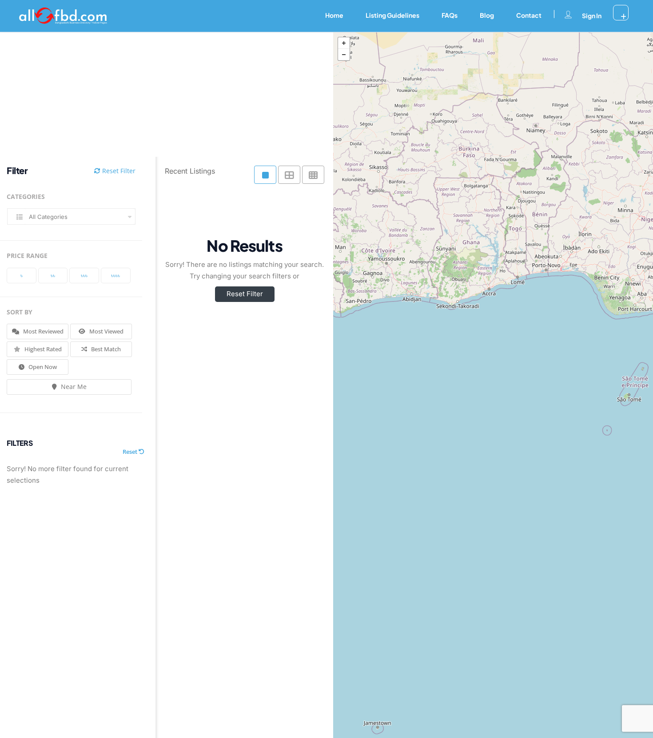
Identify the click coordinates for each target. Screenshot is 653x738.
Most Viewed (105, 331)
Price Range (27, 255)
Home (334, 15)
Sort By (19, 312)
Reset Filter (117, 171)
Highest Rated (42, 349)
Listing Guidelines (392, 15)
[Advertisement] (160, 94)
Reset (131, 452)
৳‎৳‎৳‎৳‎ (115, 275)
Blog (487, 15)
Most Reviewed (43, 331)
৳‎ (21, 275)
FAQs (450, 15)
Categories (26, 196)
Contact (529, 15)
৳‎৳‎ (53, 275)
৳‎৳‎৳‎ (84, 275)
